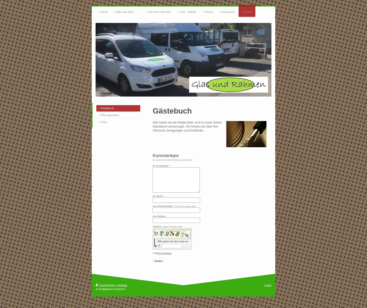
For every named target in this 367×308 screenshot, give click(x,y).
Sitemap (122, 285)
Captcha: (167, 226)
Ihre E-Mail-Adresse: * (174, 206)
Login (268, 285)
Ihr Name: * (158, 195)
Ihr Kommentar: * (161, 165)
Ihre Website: (159, 216)
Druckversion (107, 285)
